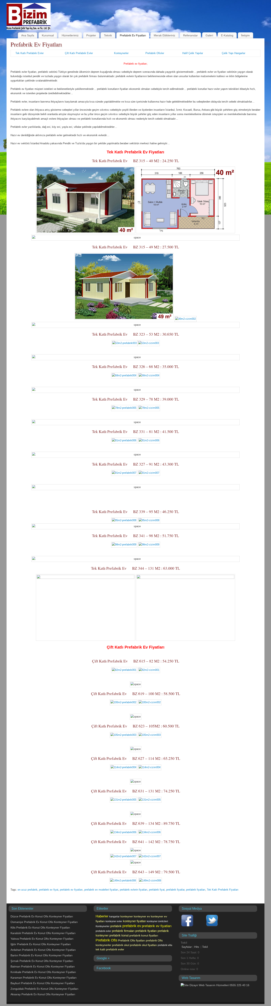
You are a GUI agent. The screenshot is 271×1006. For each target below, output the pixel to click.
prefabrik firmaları (123, 930)
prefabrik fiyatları (195, 889)
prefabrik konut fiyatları (143, 935)
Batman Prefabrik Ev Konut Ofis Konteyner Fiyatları (43, 966)
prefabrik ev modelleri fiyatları (101, 889)
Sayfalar (187, 946)
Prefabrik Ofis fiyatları (131, 940)
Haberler (102, 916)
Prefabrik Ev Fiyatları (133, 35)
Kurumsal (48, 35)
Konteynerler (121, 53)
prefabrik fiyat (157, 889)
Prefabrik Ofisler (154, 53)
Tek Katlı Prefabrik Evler (29, 53)
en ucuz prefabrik (27, 889)
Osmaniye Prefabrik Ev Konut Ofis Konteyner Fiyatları (44, 922)
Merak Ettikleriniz (164, 35)
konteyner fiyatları (134, 921)
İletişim (245, 35)
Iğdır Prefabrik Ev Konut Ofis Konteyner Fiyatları (41, 944)
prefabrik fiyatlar (175, 889)
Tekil (205, 946)
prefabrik (116, 926)
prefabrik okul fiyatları (143, 945)
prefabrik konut (119, 935)
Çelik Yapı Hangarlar (233, 53)
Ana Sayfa (27, 35)
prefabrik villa (165, 945)
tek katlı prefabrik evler (110, 949)
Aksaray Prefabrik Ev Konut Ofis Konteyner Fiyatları (43, 994)
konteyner (126, 916)
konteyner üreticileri (157, 921)
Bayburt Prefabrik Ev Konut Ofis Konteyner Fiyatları (43, 983)
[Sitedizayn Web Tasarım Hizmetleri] (215, 985)
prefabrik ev (131, 926)
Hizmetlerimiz (70, 35)
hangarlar (114, 916)
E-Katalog (227, 35)
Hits (197, 946)
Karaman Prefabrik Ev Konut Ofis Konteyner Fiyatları (44, 977)
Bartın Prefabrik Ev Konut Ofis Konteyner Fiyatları (42, 955)
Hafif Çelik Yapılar (192, 53)
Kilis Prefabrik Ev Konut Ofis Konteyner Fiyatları (40, 927)
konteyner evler (114, 921)
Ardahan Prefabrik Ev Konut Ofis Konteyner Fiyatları (43, 949)
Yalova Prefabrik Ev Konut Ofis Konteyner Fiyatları (42, 938)
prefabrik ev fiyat (48, 889)
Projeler (91, 35)
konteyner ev (142, 916)
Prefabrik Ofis (106, 940)
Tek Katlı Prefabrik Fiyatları (222, 889)
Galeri (209, 35)
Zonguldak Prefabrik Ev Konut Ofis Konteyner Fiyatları (44, 988)
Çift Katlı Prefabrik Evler (79, 53)
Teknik (108, 35)
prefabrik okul (120, 945)
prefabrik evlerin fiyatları (133, 889)
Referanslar (190, 35)
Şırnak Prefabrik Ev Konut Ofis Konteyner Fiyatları (42, 960)
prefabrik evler (103, 931)
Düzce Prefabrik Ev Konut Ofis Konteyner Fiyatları (42, 916)
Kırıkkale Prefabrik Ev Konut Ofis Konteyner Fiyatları (43, 972)
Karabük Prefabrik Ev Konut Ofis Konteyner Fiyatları (43, 933)
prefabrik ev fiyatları (71, 889)
